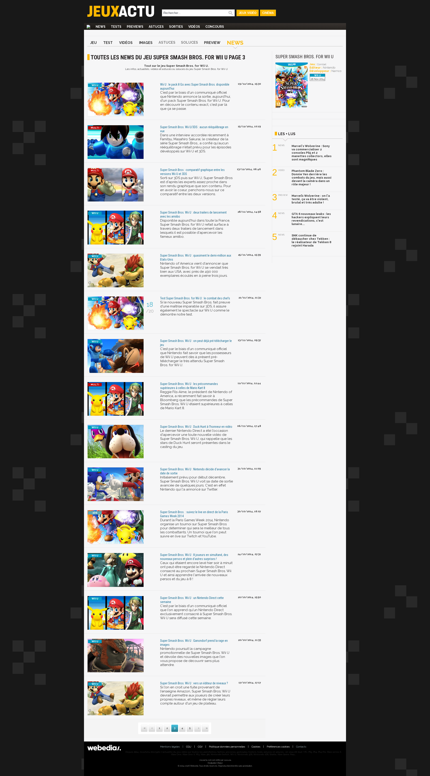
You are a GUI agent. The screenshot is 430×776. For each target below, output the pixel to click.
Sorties (176, 26)
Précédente (152, 728)
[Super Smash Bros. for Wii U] (291, 107)
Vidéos (194, 26)
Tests (116, 26)
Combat (321, 64)
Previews (135, 26)
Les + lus (286, 134)
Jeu (93, 43)
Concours (214, 26)
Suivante (194, 728)
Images (146, 43)
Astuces (156, 26)
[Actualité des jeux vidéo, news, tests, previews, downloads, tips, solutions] (88, 26)
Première (144, 728)
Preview (212, 43)
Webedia (227, 760)
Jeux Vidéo (247, 13)
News (100, 26)
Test (108, 43)
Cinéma (268, 13)
